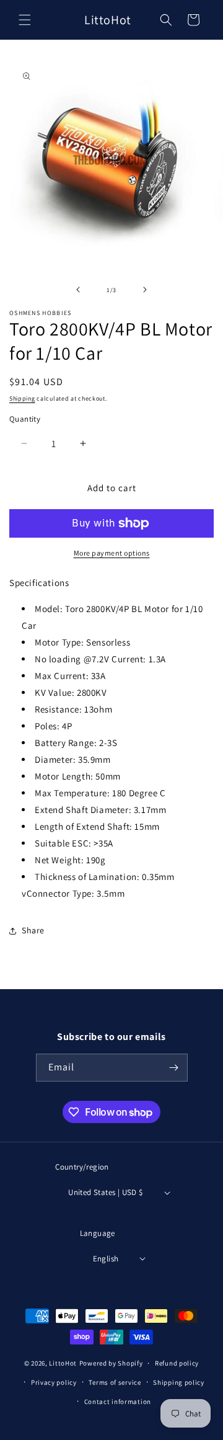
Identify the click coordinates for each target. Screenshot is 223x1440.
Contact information (117, 1401)
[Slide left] (78, 289)
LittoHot (63, 1363)
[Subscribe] (174, 1067)
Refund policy (177, 1363)
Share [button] (33, 930)
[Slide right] (145, 289)
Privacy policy (54, 1382)
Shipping (22, 398)
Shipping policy (178, 1382)
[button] (24, 19)
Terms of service (115, 1382)
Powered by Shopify (111, 1363)
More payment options (112, 553)
